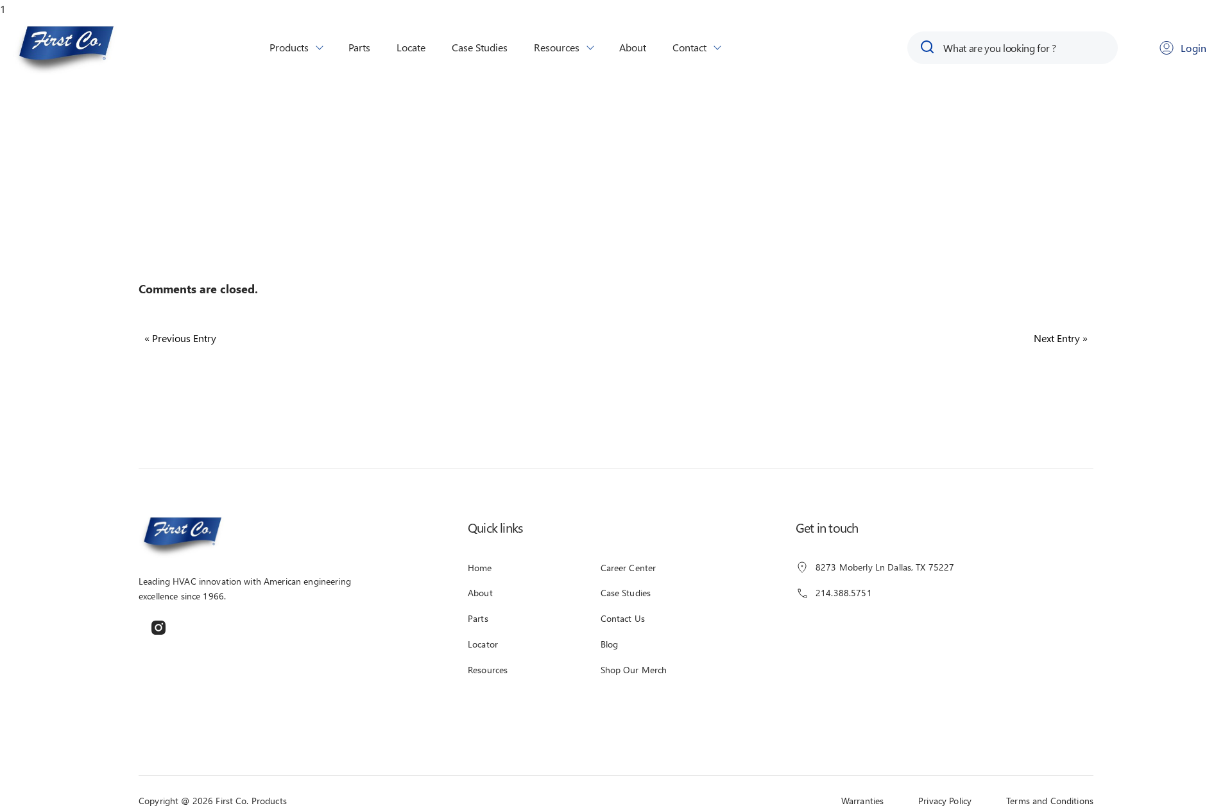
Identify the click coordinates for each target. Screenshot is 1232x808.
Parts (359, 47)
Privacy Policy (944, 801)
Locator (483, 644)
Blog (610, 644)
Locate (411, 47)
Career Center (628, 568)
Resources (556, 47)
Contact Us (623, 618)
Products (289, 47)
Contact (689, 47)
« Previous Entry (180, 338)
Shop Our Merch (634, 670)
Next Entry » (1061, 338)
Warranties (862, 801)
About (632, 47)
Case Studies (480, 47)
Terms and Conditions (1049, 801)
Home (480, 568)
